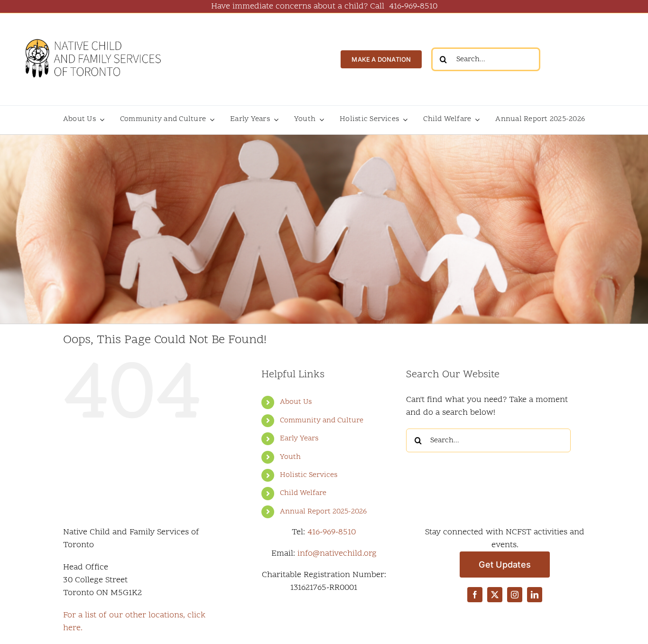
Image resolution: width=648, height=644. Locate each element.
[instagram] (514, 594)
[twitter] (494, 594)
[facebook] (474, 594)
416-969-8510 (331, 532)
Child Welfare (303, 493)
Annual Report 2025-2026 (323, 511)
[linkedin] (534, 594)
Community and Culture (321, 420)
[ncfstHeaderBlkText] (92, 34)
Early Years (299, 438)
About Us (296, 402)
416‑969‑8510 (413, 6)
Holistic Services (308, 475)
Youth (290, 457)
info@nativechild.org (337, 554)
